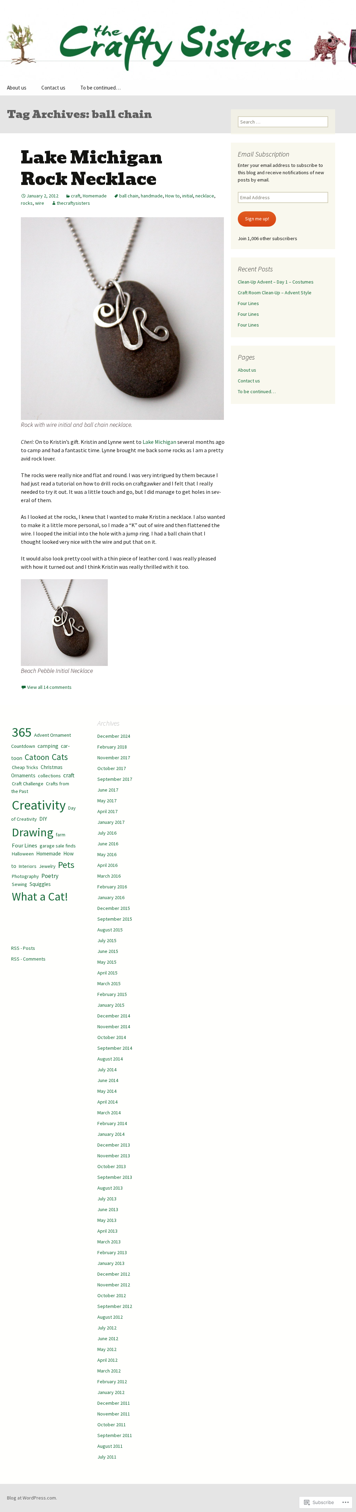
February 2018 (112, 747)
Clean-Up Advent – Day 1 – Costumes (276, 282)
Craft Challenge (27, 783)
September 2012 (114, 1306)
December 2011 (113, 1403)
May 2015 (106, 962)
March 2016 (109, 876)
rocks (27, 203)
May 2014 (106, 1091)
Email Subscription (263, 154)
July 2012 (106, 1328)
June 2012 (107, 1338)
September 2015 (114, 919)
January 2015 (110, 1005)
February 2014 (112, 1123)
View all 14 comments (49, 687)
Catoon (37, 757)
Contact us (53, 87)
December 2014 (113, 1016)
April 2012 (107, 1360)
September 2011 (114, 1435)
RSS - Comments (28, 959)
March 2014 (109, 1112)
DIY (43, 819)
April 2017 (107, 811)
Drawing (32, 832)
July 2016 (106, 833)
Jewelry (47, 866)
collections (49, 775)
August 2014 (110, 1059)
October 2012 (111, 1295)
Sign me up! (257, 219)
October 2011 (111, 1424)
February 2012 (112, 1381)
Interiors (28, 866)
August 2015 (110, 930)
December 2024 (113, 736)
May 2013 (106, 1220)
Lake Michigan (159, 441)
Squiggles (40, 884)
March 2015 (109, 983)
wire (39, 203)
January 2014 (110, 1134)
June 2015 (107, 951)
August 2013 (110, 1188)
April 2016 (107, 865)
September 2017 (114, 779)
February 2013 (112, 1252)
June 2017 (107, 790)
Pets (66, 864)
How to (172, 196)
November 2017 (113, 757)
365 (22, 732)
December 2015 (113, 908)
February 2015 (112, 994)
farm (60, 834)
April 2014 (107, 1102)
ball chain (128, 196)
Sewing (19, 884)
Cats (60, 756)
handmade (152, 196)
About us (16, 87)
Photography (25, 876)
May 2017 (106, 800)
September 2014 (114, 1048)
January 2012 (110, 1392)
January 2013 (110, 1263)
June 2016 (107, 844)
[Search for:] (343, 87)
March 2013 (109, 1242)
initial (187, 196)
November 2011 (113, 1414)
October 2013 (111, 1166)
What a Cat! (40, 896)
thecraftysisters (73, 203)
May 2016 (106, 854)
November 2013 (113, 1155)
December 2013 (113, 1145)
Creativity (39, 804)
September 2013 (114, 1177)
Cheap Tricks (25, 767)
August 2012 (110, 1317)
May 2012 (106, 1349)
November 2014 (113, 1026)
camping (48, 745)
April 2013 (107, 1231)
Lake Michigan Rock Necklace (91, 168)
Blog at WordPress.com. (32, 1498)
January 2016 (110, 897)
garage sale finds (58, 846)
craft (75, 196)
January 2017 (110, 822)
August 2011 (110, 1446)
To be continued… (100, 87)
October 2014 (111, 1037)
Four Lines (248, 303)
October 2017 (111, 768)
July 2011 (106, 1457)
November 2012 (113, 1285)
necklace (204, 196)
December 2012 (113, 1274)
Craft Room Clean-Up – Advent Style (275, 292)
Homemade (95, 196)
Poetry (49, 876)
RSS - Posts (23, 948)
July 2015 (106, 940)
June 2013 (107, 1209)
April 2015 (107, 973)
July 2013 (106, 1199)
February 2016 (112, 887)
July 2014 (106, 1069)
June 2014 (107, 1080)
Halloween (23, 854)
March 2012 (109, 1371)
